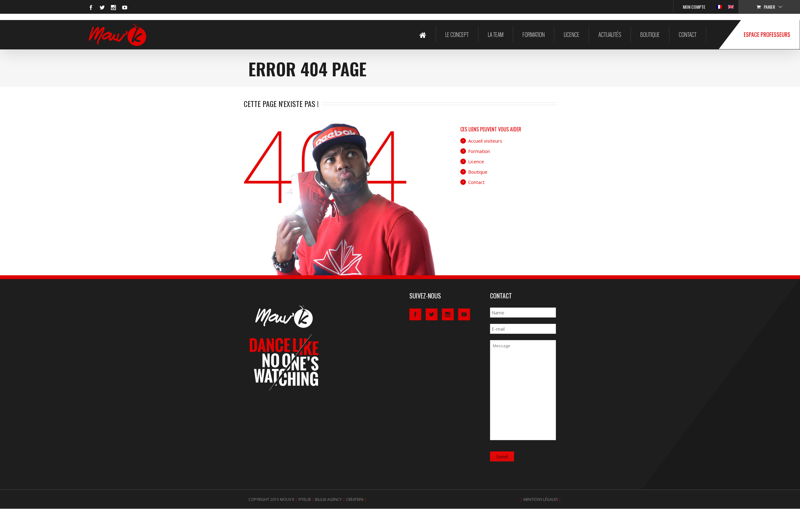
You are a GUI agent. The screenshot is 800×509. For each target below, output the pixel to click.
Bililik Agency (328, 499)
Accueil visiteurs (485, 141)
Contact (688, 34)
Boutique (650, 34)
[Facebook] (90, 7)
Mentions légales (540, 499)
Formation (533, 34)
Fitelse (304, 499)
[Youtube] (124, 7)
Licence (571, 34)
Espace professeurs (767, 34)
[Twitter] (102, 7)
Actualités (609, 34)
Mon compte (694, 6)
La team (495, 34)
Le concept (457, 34)
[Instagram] (113, 7)
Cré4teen (354, 499)
